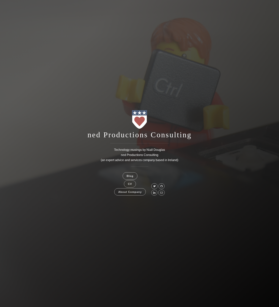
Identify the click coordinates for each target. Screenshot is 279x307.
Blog (130, 175)
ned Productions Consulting (139, 135)
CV (130, 183)
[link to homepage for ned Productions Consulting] (139, 128)
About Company (130, 191)
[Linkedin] (154, 192)
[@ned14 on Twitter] (154, 186)
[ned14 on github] (161, 186)
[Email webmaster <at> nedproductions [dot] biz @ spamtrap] (161, 192)
